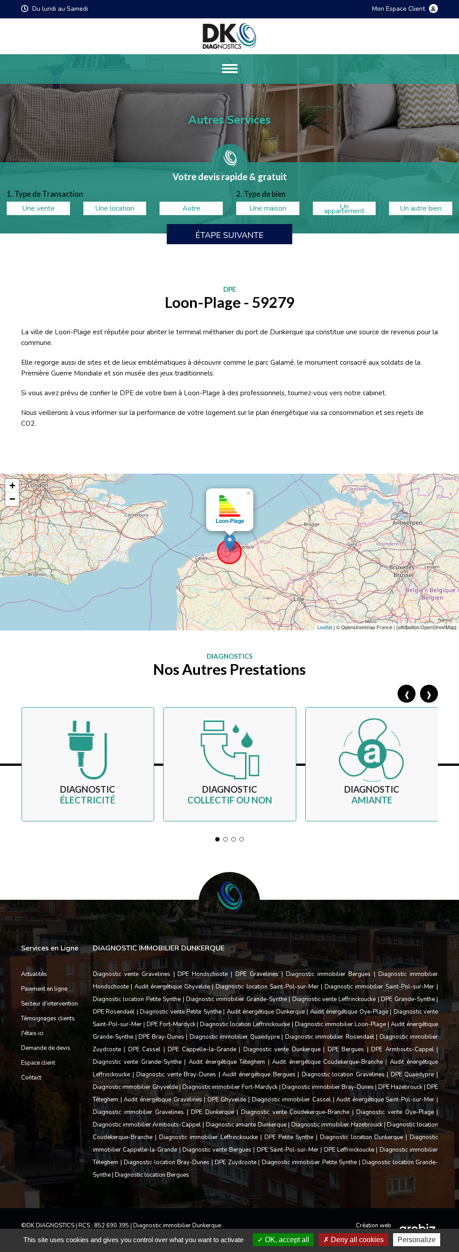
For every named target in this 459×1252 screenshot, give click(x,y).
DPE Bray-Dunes (161, 1037)
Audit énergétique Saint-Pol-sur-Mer (385, 1100)
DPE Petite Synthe (289, 1137)
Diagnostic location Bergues (152, 1175)
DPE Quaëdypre (412, 1075)
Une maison (267, 208)
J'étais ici (32, 1033)
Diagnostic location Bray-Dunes (166, 1162)
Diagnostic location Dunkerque (361, 1137)
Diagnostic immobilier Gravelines (138, 1112)
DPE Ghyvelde (227, 1100)
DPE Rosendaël (113, 1012)
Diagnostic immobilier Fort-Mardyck (230, 1087)
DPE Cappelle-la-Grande (202, 1049)
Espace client (38, 1063)
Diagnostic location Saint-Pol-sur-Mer (267, 987)
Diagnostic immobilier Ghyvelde (135, 1087)
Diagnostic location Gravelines (343, 1075)
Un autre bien (421, 208)
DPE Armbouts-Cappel (402, 1049)
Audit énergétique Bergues (258, 1075)
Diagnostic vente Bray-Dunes (176, 1075)
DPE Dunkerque (212, 1112)
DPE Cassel (144, 1049)
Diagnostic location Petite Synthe (137, 999)
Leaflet (324, 626)
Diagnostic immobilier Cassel (291, 1100)
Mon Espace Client (399, 9)
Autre (191, 208)
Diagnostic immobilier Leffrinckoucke (208, 1137)
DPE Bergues (346, 1049)
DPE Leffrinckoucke (349, 1150)
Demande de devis (45, 1048)
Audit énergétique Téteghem (227, 1062)
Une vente (38, 208)
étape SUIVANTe (229, 235)
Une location (114, 208)
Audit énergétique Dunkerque (266, 1012)
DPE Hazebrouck (400, 1087)
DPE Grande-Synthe (407, 999)
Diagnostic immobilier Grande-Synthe (236, 999)
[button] (217, 839)
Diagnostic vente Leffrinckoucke (334, 999)
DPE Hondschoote (203, 974)
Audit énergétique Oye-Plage (349, 1012)
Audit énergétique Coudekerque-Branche (327, 1062)
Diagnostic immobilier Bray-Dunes (328, 1087)
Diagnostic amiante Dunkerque (246, 1125)
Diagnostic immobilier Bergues (328, 974)
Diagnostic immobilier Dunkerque (177, 1226)
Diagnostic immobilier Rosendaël (329, 1037)
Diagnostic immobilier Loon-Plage (340, 1024)
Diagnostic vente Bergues (216, 1150)
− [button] (12, 499)
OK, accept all (286, 1239)
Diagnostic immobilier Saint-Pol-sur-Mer (379, 987)
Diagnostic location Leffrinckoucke (245, 1024)
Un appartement (344, 208)
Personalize (417, 1239)
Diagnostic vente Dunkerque (281, 1049)
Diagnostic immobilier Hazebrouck (336, 1125)
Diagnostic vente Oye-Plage (394, 1112)
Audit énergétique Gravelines (163, 1100)
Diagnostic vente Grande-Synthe (137, 1062)
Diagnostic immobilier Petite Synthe (309, 1162)
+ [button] (12, 485)
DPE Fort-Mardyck (171, 1024)
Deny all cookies (356, 1239)
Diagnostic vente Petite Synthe (180, 1012)
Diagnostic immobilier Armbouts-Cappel (147, 1125)
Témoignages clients (48, 1019)
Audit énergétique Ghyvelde (172, 987)
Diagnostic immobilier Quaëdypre (235, 1037)
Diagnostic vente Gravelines (131, 974)
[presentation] (407, 694)
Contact (31, 1078)
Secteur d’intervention (49, 1004)
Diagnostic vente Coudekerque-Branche (295, 1112)
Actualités (34, 974)
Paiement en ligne (44, 989)
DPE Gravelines (256, 974)
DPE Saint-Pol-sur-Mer (288, 1150)
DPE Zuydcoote (235, 1162)
